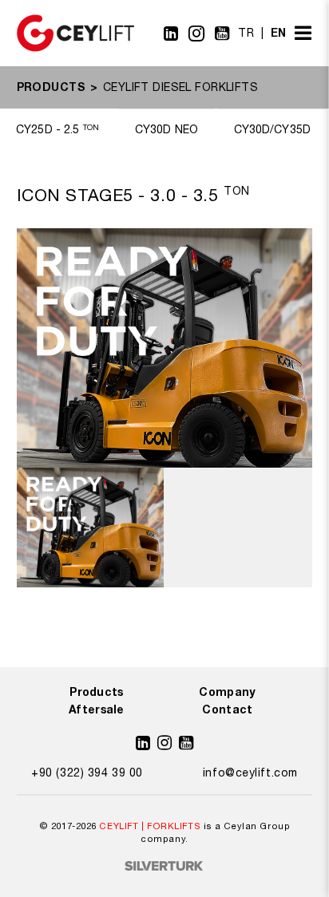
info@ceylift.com (250, 772)
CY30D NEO (166, 129)
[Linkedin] (171, 33)
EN (279, 32)
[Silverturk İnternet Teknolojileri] (164, 867)
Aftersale (97, 709)
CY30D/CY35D (272, 129)
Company (227, 691)
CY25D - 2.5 (57, 129)
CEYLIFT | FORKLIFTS (149, 825)
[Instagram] (196, 33)
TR (246, 32)
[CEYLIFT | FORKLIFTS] (75, 47)
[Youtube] (222, 33)
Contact (227, 709)
